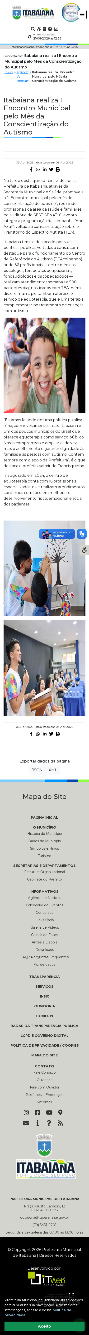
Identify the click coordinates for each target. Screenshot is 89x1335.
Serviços (44, 986)
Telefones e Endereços (44, 1095)
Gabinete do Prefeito (44, 879)
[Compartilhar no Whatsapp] (38, 169)
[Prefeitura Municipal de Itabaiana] (33, 12)
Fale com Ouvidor (44, 1087)
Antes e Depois (44, 942)
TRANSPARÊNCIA (44, 977)
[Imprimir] (58, 169)
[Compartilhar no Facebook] (31, 169)
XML (53, 770)
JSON (37, 770)
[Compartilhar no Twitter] (51, 169)
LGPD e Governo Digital (45, 1035)
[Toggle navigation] (82, 14)
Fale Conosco (44, 1072)
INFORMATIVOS (44, 891)
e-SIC (44, 996)
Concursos (44, 912)
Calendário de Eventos (44, 905)
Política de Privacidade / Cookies (44, 1045)
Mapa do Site (44, 1055)
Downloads (44, 950)
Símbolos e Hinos (44, 848)
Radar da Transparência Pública (44, 1026)
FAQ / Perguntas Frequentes (44, 957)
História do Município (44, 833)
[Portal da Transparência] (44, 29)
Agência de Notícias (22, 76)
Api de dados (44, 964)
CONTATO (44, 1066)
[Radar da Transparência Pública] (56, 29)
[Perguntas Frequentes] (50, 29)
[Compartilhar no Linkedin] (44, 169)
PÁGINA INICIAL (44, 817)
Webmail (44, 1102)
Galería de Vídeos (44, 927)
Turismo (44, 856)
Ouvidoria (44, 1006)
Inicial (9, 72)
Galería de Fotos (44, 935)
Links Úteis (45, 920)
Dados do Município (44, 841)
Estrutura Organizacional (44, 872)
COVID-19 (44, 1016)
